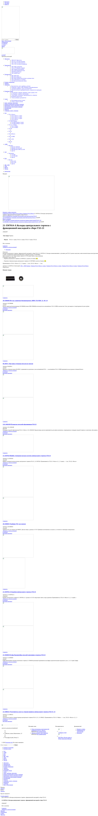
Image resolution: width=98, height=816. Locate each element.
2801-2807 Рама (15, 75)
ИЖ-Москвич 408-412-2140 (18, 149)
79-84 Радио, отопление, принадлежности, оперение (24, 95)
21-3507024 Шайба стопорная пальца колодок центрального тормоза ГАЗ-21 (27, 455)
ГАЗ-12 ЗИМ (11, 136)
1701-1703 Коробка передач (18, 68)
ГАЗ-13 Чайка (14, 126)
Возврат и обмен (81, 729)
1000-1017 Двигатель (16, 60)
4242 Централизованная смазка (19, 81)
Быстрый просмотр (7, 310)
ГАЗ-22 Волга (14, 119)
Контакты (79, 733)
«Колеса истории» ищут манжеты (39, 733)
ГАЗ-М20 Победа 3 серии (17, 123)
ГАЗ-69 (10, 128)
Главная (5, 213)
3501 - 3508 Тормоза (25, 266)
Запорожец (11, 153)
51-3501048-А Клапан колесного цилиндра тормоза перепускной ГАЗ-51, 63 (21, 221)
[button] (5, 308)
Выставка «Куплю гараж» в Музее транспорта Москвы (65, 738)
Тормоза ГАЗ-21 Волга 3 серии (69, 266)
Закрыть (3, 788)
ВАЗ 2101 (13, 161)
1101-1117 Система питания (18, 61)
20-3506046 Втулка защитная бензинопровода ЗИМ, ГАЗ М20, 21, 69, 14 (25, 300)
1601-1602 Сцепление (16, 66)
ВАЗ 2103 (13, 162)
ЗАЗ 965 (13, 154)
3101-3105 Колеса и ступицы (18, 79)
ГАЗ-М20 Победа (12, 121)
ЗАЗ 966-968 (14, 156)
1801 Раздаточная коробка (17, 69)
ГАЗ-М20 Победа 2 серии (17, 122)
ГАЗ (8, 213)
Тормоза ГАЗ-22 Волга (28, 213)
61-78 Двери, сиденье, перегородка (19, 93)
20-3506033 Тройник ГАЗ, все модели (14, 524)
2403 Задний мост (15, 73)
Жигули (10, 159)
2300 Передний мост (16, 71)
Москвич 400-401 (15, 146)
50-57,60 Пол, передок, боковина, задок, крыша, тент (24, 92)
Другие (10, 141)
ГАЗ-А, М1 (11, 139)
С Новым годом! (62, 732)
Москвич (10, 145)
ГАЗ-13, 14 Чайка (12, 124)
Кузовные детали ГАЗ (16, 96)
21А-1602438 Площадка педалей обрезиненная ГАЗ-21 (20, 424)
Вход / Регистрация (8, 784)
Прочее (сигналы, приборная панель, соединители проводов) (26, 90)
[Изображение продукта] (18, 296)
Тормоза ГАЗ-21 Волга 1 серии (38, 266)
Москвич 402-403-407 (16, 148)
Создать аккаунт (5, 796)
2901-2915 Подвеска (16, 77)
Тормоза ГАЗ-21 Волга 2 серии (53, 266)
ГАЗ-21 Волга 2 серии (16, 117)
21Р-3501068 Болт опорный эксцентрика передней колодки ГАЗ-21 (19, 217)
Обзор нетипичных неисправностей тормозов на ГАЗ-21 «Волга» (40, 730)
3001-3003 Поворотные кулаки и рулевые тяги (22, 78)
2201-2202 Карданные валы (18, 70)
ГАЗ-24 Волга (11, 134)
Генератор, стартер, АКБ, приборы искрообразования (24, 87)
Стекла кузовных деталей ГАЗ (18, 97)
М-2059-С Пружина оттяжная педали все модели (18, 363)
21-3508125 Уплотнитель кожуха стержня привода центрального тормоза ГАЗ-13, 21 (29, 712)
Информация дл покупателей (81, 731)
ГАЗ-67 (10, 131)
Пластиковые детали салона (18, 100)
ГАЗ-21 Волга (11, 114)
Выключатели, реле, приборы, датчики (20, 86)
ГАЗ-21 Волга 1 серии (16, 115)
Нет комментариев (41, 731)
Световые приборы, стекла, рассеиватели (21, 88)
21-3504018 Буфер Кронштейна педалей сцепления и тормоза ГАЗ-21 (24, 655)
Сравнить (5, 783)
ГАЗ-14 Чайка (14, 127)
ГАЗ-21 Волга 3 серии (16, 118)
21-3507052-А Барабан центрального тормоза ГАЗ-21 (19, 592)
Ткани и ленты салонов (17, 101)
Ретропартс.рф (8, 742)
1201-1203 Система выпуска (18, 62)
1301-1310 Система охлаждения (19, 64)
